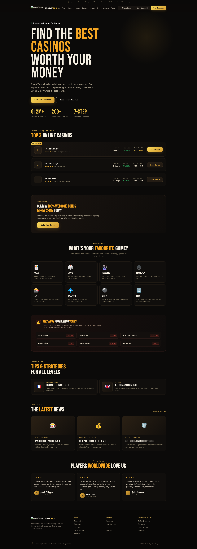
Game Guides (79, 530)
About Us (109, 521)
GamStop (141, 524)
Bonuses (85, 8)
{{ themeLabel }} (133, 8)
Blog (107, 527)
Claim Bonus (155, 149)
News (99, 8)
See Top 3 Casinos (42, 100)
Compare (76, 8)
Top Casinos (67, 8)
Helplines (141, 530)
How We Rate (111, 524)
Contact (109, 530)
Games (93, 8)
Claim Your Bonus (48, 225)
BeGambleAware (144, 521)
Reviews (77, 533)
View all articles (159, 411)
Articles (106, 8)
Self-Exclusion (143, 527)
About (113, 8)
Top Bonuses (158, 8)
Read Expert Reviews (69, 100)
